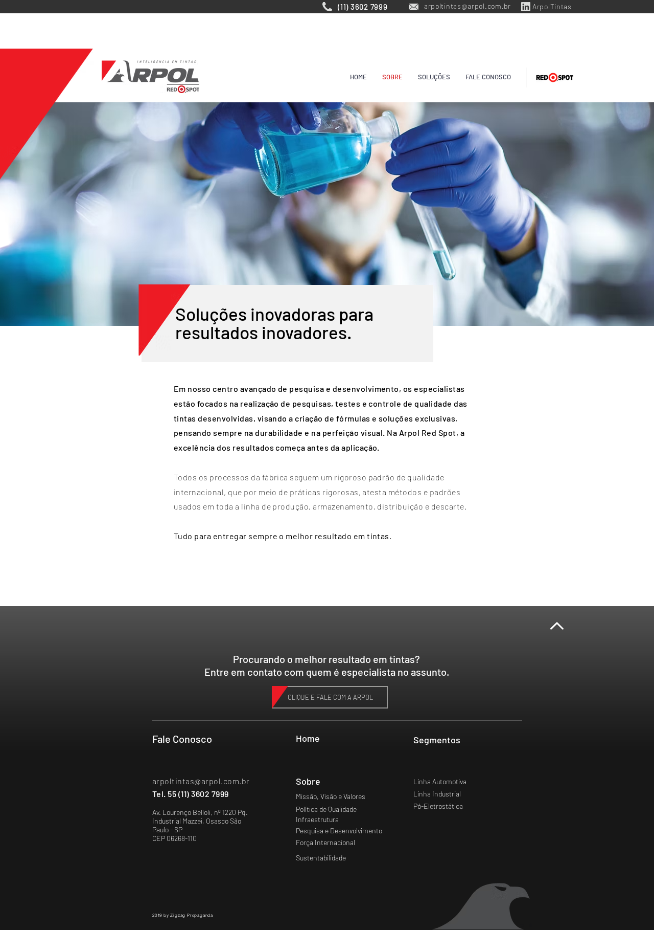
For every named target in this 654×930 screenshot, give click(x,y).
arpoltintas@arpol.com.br (201, 781)
